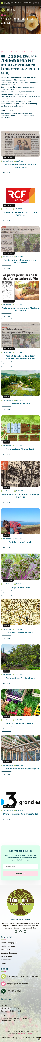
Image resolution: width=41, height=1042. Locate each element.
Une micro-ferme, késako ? (20, 723)
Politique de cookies (31, 1038)
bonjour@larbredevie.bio (17, 984)
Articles (6, 396)
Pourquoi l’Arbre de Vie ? (20, 632)
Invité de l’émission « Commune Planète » (20, 213)
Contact (4, 963)
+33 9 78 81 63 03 (14, 991)
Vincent (8, 209)
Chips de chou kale (20, 587)
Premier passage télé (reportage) (20, 814)
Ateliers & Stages (8, 946)
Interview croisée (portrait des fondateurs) (20, 165)
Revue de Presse (8, 157)
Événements (6, 960)
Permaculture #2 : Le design (20, 449)
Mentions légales (8, 1038)
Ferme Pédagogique (9, 943)
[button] (38, 10)
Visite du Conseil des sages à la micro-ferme (21, 261)
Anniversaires (6, 949)
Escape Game (6, 956)
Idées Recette (8, 580)
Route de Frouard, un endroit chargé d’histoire (20, 495)
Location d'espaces (9, 953)
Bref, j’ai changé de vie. (20, 542)
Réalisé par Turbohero (26, 1033)
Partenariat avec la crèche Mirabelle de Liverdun (20, 309)
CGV (19, 1038)
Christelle (9, 161)
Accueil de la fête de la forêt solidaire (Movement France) (20, 357)
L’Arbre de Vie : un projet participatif (20, 768)
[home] (8, 10)
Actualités (7, 761)
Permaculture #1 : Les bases (20, 678)
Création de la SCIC (20, 403)
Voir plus (6, 172)
